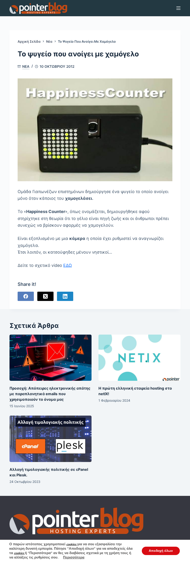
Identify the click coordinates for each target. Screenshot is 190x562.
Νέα (25, 66)
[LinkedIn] (65, 296)
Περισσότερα (73, 557)
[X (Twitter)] (45, 296)
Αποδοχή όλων (161, 551)
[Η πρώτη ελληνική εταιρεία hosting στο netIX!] (139, 358)
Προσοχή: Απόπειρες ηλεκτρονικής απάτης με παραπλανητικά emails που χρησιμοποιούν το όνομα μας (50, 394)
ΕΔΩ (67, 265)
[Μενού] (178, 8)
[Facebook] (26, 296)
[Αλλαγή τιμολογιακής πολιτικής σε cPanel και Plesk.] (51, 439)
